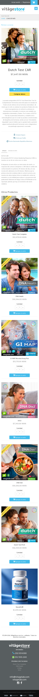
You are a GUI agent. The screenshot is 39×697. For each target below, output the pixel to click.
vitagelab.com (19, 679)
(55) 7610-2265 (21, 657)
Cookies (33, 692)
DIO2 (19, 670)
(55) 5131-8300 (21, 653)
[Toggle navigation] (36, 8)
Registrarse (26, 2)
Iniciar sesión (16, 2)
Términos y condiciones (23, 692)
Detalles (4, 150)
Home (3, 18)
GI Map (19, 668)
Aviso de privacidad (9, 692)
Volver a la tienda (8, 25)
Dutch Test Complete (19, 664)
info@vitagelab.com (19, 676)
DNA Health (19, 666)
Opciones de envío (12, 150)
